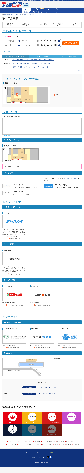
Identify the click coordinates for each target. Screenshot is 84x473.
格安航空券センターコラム (72, 441)
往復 (9, 36)
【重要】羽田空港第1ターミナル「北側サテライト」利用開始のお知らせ (33, 60)
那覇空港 (29, 394)
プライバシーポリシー (47, 444)
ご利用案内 (30, 441)
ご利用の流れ (37, 441)
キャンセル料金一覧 (22, 444)
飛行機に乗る (11, 24)
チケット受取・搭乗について (48, 441)
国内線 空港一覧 (60, 441)
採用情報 (62, 444)
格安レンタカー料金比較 (71, 178)
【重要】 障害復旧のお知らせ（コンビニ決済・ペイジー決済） (31, 67)
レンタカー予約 (22, 441)
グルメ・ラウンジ (57, 24)
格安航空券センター (12, 441)
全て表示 (78, 70)
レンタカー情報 (42, 24)
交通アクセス (26, 24)
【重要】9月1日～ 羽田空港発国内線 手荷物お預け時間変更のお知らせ (32, 63)
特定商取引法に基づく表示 (34, 444)
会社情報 (56, 444)
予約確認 (26, 5)
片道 (16, 36)
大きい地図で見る (6, 135)
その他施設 (73, 24)
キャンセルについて (11, 444)
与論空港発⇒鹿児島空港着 (48, 387)
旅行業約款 (68, 444)
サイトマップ (76, 444)
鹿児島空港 (29, 387)
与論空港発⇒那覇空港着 (48, 394)
